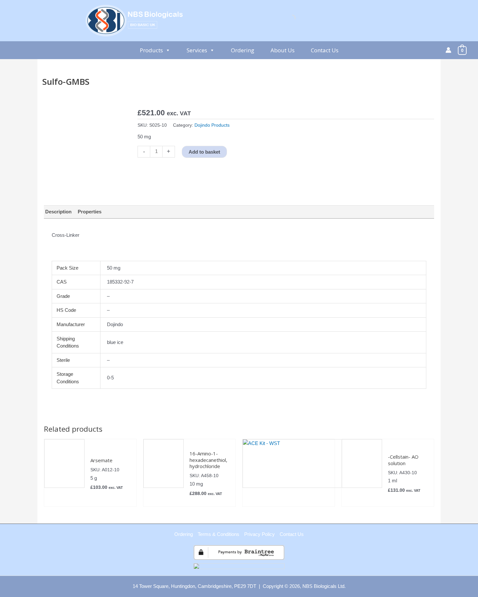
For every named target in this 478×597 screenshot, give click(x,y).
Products (151, 50)
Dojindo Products (212, 125)
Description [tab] (58, 211)
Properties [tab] (89, 211)
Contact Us (325, 50)
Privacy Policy (259, 534)
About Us (283, 50)
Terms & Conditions (218, 534)
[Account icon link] (448, 50)
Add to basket (204, 152)
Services (197, 50)
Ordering (242, 50)
